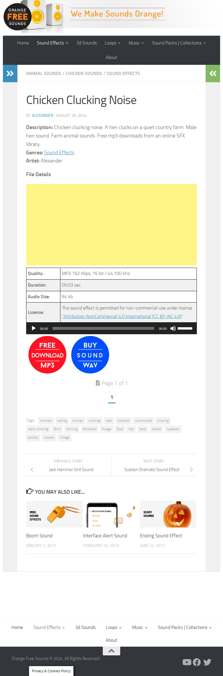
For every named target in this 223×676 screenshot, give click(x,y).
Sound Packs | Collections (177, 43)
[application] (111, 328)
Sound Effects (50, 43)
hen (131, 429)
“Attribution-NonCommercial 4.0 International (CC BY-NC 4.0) (121, 316)
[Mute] (173, 328)
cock (109, 421)
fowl (120, 429)
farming (72, 429)
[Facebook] (197, 662)
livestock (172, 429)
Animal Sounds (43, 73)
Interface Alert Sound (105, 536)
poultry (33, 437)
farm (57, 429)
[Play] (34, 328)
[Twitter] (207, 662)
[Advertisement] (111, 224)
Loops (110, 43)
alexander (42, 115)
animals (46, 421)
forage (106, 429)
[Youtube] (186, 662)
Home (23, 43)
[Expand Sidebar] (10, 73)
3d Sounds (86, 43)
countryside (143, 421)
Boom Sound (39, 536)
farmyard (89, 429)
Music (134, 43)
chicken (77, 421)
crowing (163, 421)
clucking (94, 421)
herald (156, 429)
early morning (38, 429)
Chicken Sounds (84, 73)
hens (142, 429)
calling (62, 421)
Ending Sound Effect (161, 536)
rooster (49, 437)
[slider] (186, 328)
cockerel (124, 421)
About (111, 57)
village (64, 437)
